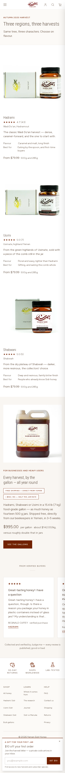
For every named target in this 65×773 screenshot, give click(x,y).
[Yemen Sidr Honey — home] (32, 4)
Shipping (48, 708)
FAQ (46, 693)
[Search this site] (52, 4)
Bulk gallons (8, 722)
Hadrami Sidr (9, 700)
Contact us (49, 700)
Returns (47, 715)
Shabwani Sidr (9, 715)
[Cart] (60, 4)
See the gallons (18, 544)
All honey (7, 693)
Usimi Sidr (8, 708)
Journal (27, 708)
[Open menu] (5, 4)
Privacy (47, 722)
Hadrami (13, 627)
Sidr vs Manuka (30, 715)
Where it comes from (30, 693)
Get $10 (54, 761)
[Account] (45, 4)
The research (29, 700)
